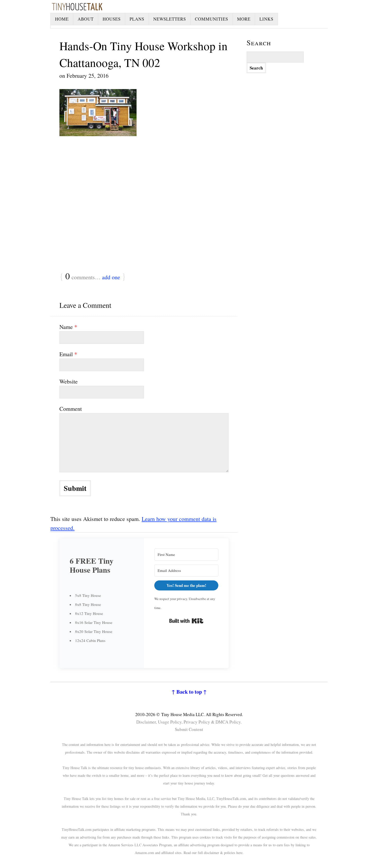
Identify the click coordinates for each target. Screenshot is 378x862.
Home (62, 19)
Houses (112, 19)
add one (111, 277)
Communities (211, 19)
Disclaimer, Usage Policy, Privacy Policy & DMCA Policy (188, 722)
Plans (137, 19)
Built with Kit (186, 620)
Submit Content (189, 729)
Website (68, 381)
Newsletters (169, 19)
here (239, 852)
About (86, 19)
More (243, 19)
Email (68, 354)
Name (68, 326)
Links (266, 19)
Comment (70, 408)
